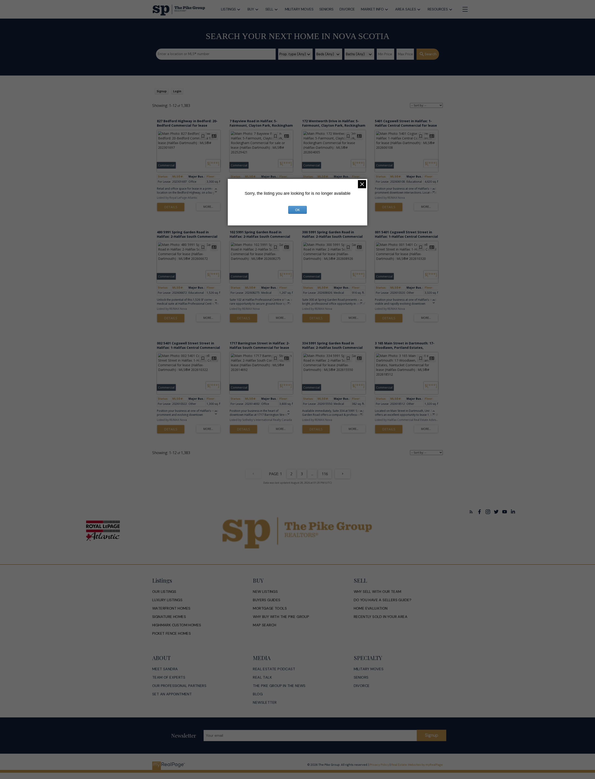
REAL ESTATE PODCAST (274, 669)
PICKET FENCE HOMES (171, 633)
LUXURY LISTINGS (167, 600)
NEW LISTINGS (265, 591)
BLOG (258, 694)
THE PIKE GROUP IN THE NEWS (279, 685)
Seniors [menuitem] (326, 9)
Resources (438, 9)
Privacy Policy (379, 765)
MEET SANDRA (165, 669)
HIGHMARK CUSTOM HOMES (176, 625)
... (312, 473)
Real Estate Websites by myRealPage (417, 765)
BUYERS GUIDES (266, 600)
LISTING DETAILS (170, 207)
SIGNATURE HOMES (169, 616)
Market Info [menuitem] (372, 9)
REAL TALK (262, 677)
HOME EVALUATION (371, 608)
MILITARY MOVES (369, 669)
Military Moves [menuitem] (299, 9)
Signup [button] (162, 91)
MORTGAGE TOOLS (270, 608)
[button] (471, 511)
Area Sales (405, 9)
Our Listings (164, 591)
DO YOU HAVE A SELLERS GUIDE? (383, 600)
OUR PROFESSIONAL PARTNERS (179, 685)
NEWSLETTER (265, 702)
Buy (251, 9)
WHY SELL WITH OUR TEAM (377, 591)
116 (325, 473)
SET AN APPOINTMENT (172, 694)
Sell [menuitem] (269, 9)
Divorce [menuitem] (347, 9)
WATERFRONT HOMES (171, 608)
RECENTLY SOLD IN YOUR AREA (380, 616)
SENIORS (361, 677)
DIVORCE (362, 685)
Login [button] (177, 91)
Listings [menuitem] (228, 9)
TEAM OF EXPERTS (168, 677)
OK (297, 210)
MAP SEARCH (264, 625)
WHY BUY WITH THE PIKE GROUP (281, 616)
